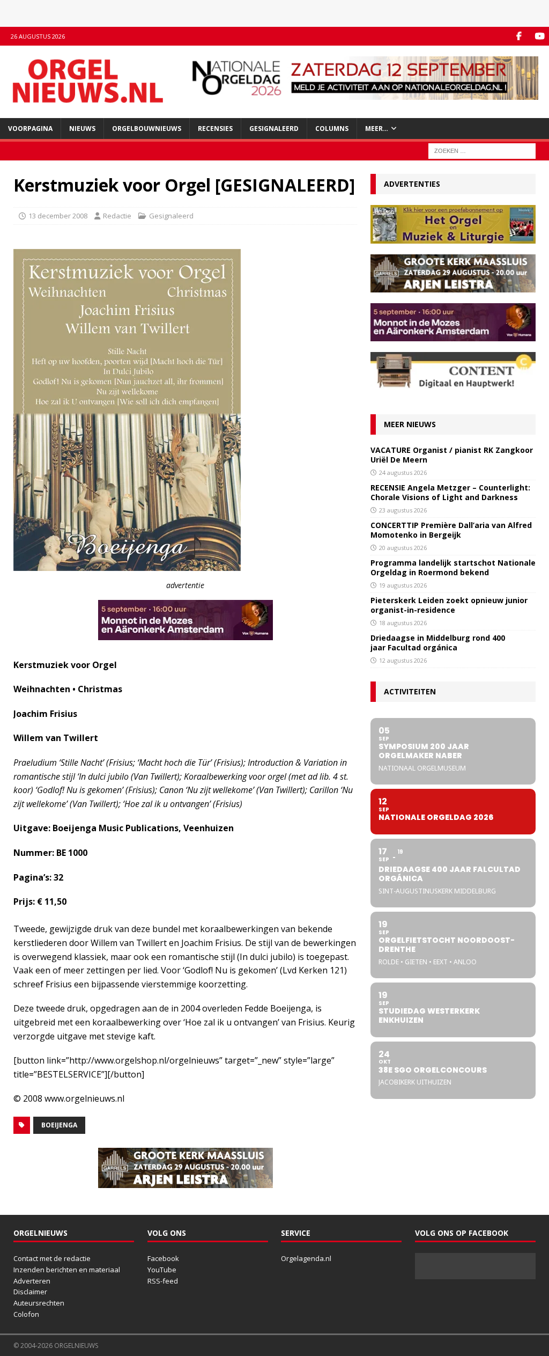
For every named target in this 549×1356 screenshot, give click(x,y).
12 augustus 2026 (403, 660)
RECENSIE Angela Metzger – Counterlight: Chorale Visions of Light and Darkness (450, 492)
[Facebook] (518, 36)
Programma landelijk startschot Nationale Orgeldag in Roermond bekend (453, 567)
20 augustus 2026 (403, 548)
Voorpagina (30, 128)
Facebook (163, 1258)
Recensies (215, 128)
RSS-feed (162, 1281)
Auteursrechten (38, 1303)
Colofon (26, 1314)
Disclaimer (30, 1291)
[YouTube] (539, 36)
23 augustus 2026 (403, 510)
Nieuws (82, 128)
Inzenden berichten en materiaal (66, 1269)
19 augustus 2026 (403, 585)
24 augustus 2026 (403, 472)
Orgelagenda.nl (306, 1258)
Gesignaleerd (274, 128)
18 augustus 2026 (403, 623)
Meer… (376, 128)
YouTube (161, 1269)
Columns (331, 128)
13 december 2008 (57, 216)
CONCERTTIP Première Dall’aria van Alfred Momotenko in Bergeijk (451, 530)
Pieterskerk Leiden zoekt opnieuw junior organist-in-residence (449, 605)
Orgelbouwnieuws (146, 128)
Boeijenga (59, 1125)
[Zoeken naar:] (482, 150)
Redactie (117, 216)
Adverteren (31, 1281)
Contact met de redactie (52, 1258)
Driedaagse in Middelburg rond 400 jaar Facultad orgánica (437, 643)
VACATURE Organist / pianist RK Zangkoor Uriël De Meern (451, 455)
